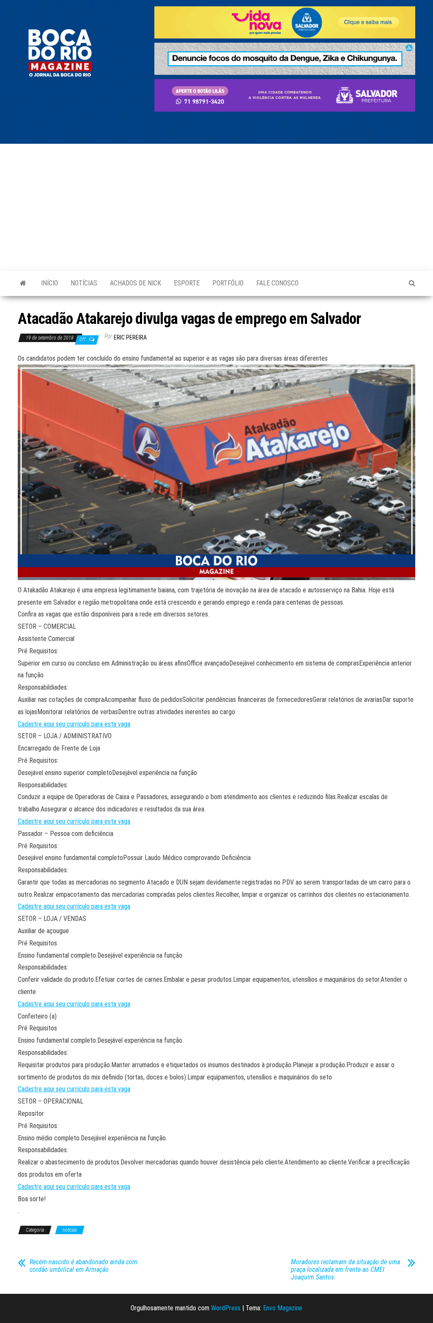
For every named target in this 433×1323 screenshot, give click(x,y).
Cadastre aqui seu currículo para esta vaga (74, 724)
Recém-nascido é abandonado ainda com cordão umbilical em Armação (83, 1266)
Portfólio (228, 283)
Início (49, 283)
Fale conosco (277, 283)
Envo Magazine (282, 1308)
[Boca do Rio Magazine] (23, 283)
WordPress (226, 1308)
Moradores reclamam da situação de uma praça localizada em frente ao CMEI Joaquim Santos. (345, 1269)
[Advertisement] (216, 207)
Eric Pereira (130, 337)
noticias (70, 1230)
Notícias (84, 283)
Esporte (187, 283)
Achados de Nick (135, 283)
